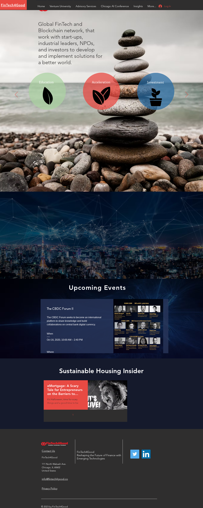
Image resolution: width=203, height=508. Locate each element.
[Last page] (110, 414)
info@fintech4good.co (55, 479)
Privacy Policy (49, 488)
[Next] (186, 95)
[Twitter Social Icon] (134, 454)
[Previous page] (66, 414)
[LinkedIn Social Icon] (146, 454)
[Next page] (104, 414)
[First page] (60, 414)
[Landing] (99, 185)
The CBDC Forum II (60, 308)
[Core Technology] (101, 185)
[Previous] (16, 95)
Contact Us (48, 451)
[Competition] (104, 185)
